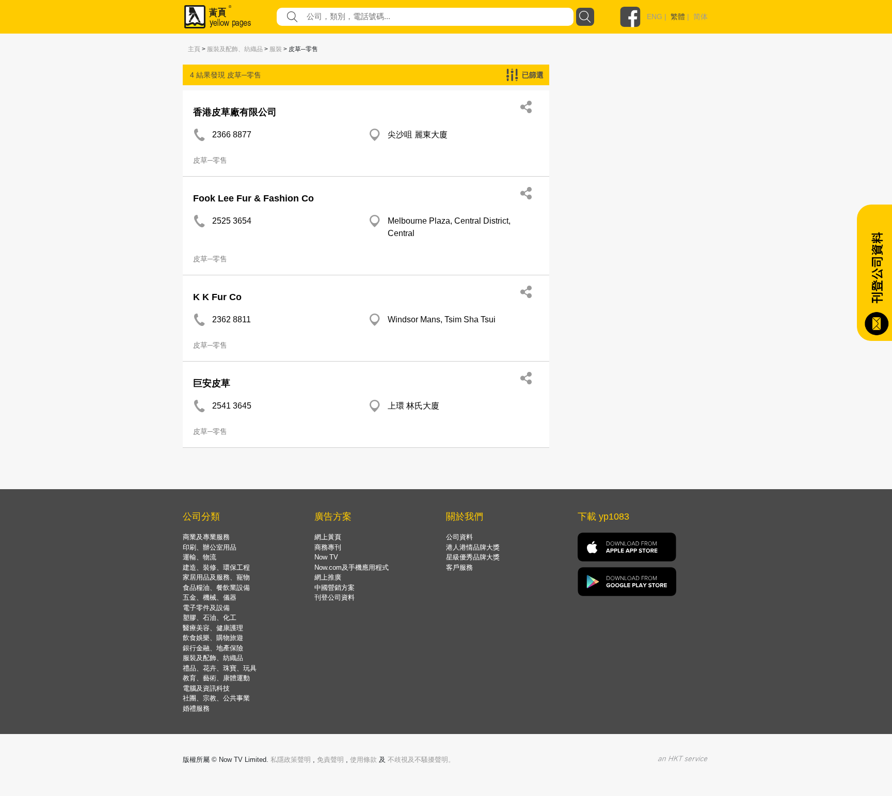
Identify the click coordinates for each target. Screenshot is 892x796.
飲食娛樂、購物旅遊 (213, 638)
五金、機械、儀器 (209, 597)
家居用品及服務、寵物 (216, 577)
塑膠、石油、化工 (209, 617)
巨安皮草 (211, 383)
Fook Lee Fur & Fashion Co (253, 198)
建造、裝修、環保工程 (216, 567)
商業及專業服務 (206, 537)
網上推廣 (327, 577)
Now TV (326, 557)
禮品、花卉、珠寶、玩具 (220, 668)
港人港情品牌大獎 (473, 547)
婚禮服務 (196, 708)
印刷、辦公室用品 (209, 547)
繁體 (678, 16)
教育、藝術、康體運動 (216, 678)
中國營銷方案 (334, 587)
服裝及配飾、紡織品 (235, 49)
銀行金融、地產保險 (213, 648)
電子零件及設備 (206, 608)
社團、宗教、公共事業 (216, 698)
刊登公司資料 (334, 597)
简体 (700, 16)
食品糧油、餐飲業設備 (216, 587)
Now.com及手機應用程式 (351, 567)
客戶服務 (459, 567)
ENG (654, 16)
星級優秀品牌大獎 (473, 557)
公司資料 (459, 537)
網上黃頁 (327, 537)
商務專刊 (327, 547)
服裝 (275, 49)
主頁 (194, 49)
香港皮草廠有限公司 (235, 112)
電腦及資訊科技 (206, 688)
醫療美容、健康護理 (213, 628)
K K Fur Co (217, 297)
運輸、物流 (199, 557)
